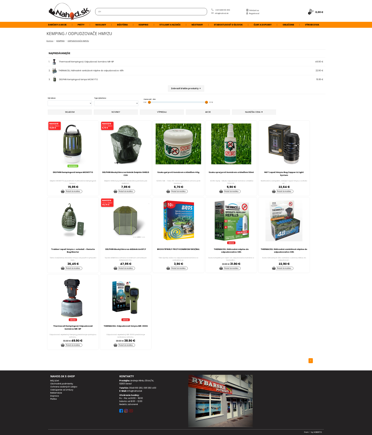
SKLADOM (70, 112)
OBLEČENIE (288, 24)
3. (73, 79)
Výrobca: (52, 98)
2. (86, 70)
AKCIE (208, 112)
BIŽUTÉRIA (122, 24)
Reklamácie (56, 392)
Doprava (54, 395)
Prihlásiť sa (254, 10)
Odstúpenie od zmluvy (61, 389)
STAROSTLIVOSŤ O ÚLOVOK (228, 24)
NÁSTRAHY (197, 24)
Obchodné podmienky (61, 383)
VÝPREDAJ (162, 112)
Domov (49, 41)
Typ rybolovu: (100, 98)
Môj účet (54, 380)
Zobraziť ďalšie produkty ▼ (186, 88)
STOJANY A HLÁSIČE (169, 24)
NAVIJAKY (100, 24)
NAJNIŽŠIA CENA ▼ (254, 112)
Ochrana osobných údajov (63, 386)
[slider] (149, 102)
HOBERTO (318, 432)
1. (81, 61)
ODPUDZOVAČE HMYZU (78, 41)
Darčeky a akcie (57, 24)
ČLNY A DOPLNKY (263, 24)
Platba (53, 398)
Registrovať (254, 13)
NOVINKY (116, 112)
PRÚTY (81, 24)
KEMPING (143, 24)
